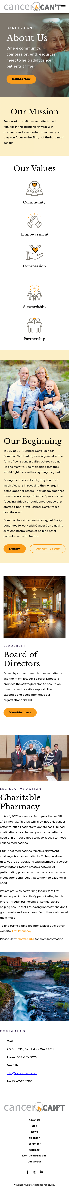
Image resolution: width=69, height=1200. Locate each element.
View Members (20, 712)
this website (25, 939)
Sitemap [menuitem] (34, 1149)
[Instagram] (34, 1172)
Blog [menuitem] (34, 1125)
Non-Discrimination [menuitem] (34, 1155)
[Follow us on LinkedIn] (42, 1172)
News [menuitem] (34, 1131)
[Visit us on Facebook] (27, 1172)
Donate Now (21, 79)
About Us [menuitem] (34, 1120)
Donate (14, 548)
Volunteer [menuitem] (34, 1143)
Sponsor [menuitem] (34, 1137)
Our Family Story (48, 548)
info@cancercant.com (22, 1073)
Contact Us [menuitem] (34, 1161)
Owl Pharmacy (21, 931)
